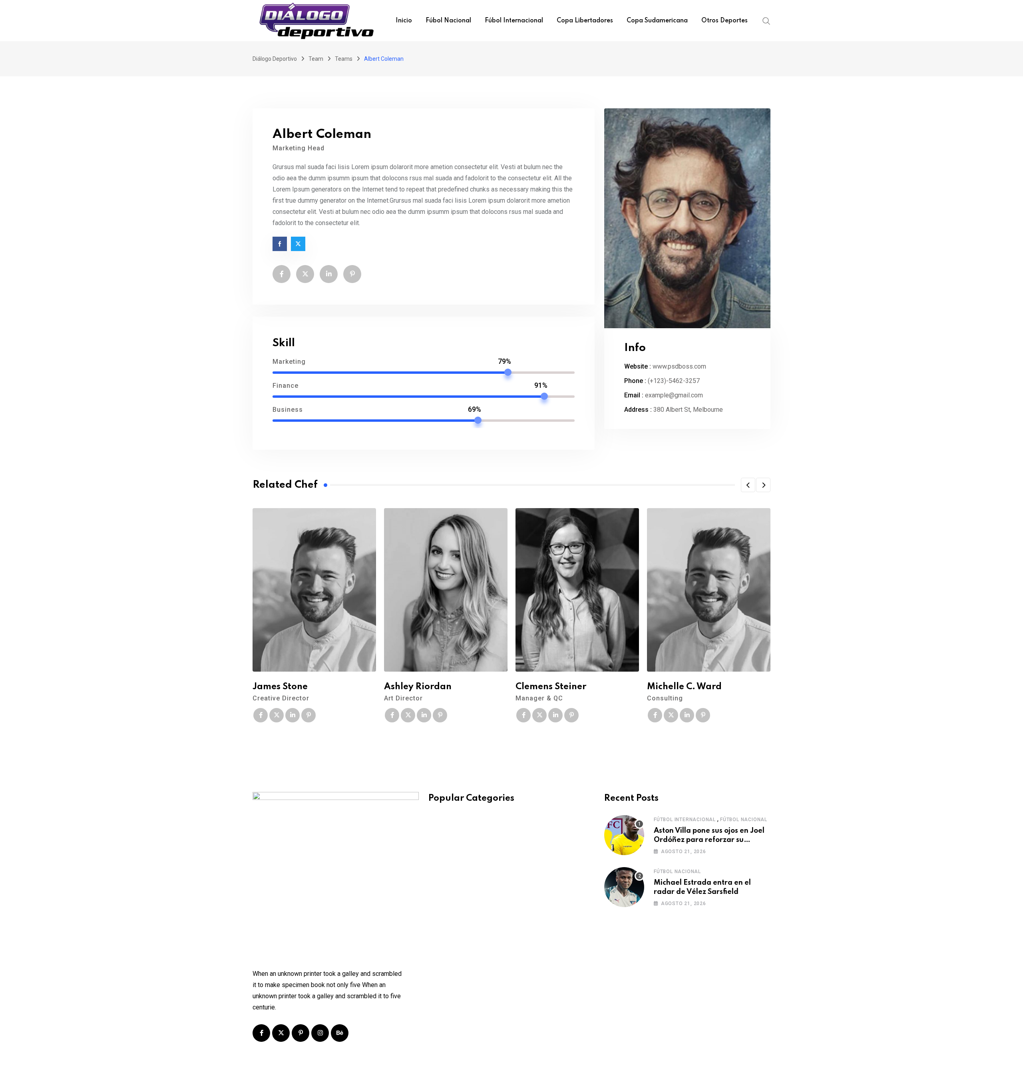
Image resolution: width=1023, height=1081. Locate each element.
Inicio (404, 21)
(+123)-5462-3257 (674, 381)
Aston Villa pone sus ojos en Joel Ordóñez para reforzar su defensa (709, 839)
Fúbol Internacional (514, 21)
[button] (748, 485)
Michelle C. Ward (684, 686)
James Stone (280, 686)
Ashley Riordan (418, 686)
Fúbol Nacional (448, 21)
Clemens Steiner (550, 686)
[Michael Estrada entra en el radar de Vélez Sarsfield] (624, 887)
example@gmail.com (674, 395)
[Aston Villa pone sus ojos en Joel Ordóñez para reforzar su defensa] (624, 835)
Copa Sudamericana (657, 21)
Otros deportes (724, 21)
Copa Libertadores (585, 21)
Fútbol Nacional (743, 819)
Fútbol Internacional (685, 819)
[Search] (766, 20)
